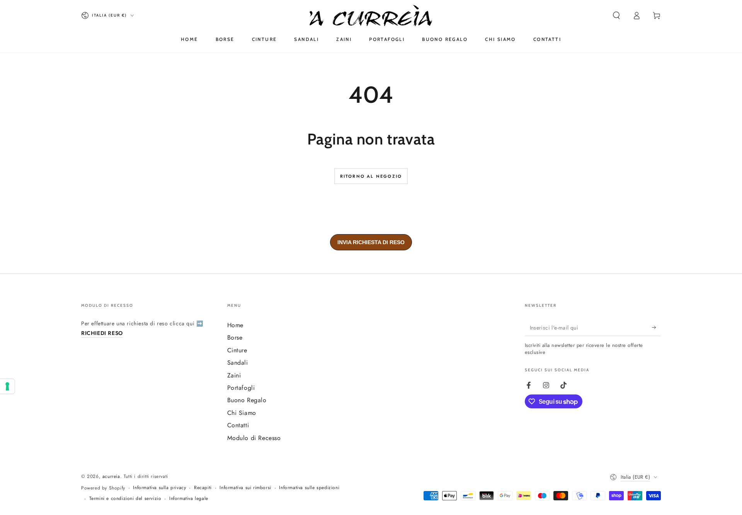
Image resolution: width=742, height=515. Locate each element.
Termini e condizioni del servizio (125, 498)
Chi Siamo (241, 412)
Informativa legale (188, 498)
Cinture (237, 350)
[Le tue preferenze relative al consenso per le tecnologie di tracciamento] (7, 386)
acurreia (111, 476)
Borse (235, 337)
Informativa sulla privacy (159, 487)
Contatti (238, 425)
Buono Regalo (247, 400)
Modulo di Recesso (254, 437)
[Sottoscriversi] (656, 327)
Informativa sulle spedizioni (309, 487)
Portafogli (241, 387)
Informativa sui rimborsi (245, 487)
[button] (616, 15)
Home (235, 325)
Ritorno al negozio (371, 176)
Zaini (234, 375)
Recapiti (203, 487)
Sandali (237, 362)
